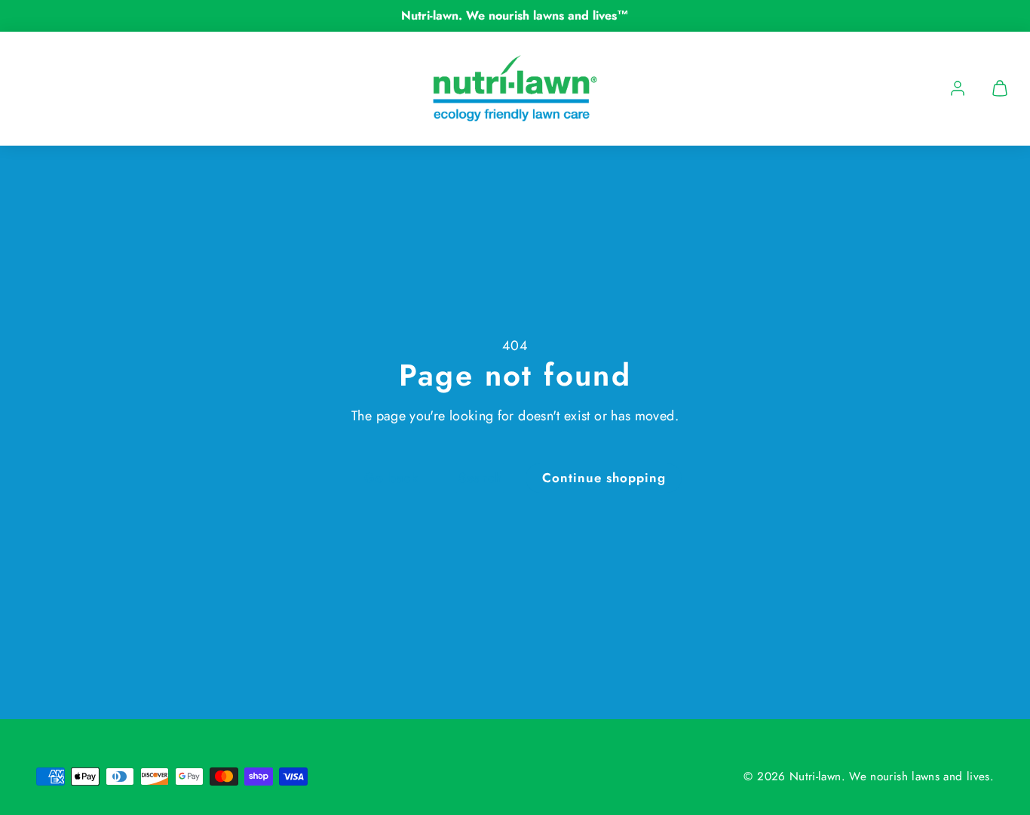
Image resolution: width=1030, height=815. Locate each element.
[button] (1000, 88)
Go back (391, 478)
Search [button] (480, 478)
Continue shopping (604, 478)
